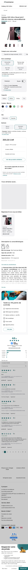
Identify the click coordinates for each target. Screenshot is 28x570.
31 (22, 452)
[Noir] (2, 106)
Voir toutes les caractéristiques (8, 264)
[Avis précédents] (2, 452)
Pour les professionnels (7, 520)
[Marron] (10, 106)
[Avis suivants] (25, 452)
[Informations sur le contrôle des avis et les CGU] (21, 345)
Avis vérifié (4, 372)
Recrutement (4, 499)
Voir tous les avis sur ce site (14, 347)
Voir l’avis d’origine (5, 396)
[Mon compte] (23, 2)
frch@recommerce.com (7, 505)
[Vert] (14, 106)
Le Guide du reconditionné (7, 489)
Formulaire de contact (6, 514)
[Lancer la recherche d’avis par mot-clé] (25, 366)
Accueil (5, 10)
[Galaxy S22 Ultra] (8, 221)
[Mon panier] (26, 2)
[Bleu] (6, 106)
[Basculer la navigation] (2, 2)
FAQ (2, 516)
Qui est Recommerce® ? (7, 491)
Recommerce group (6, 497)
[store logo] (9, 2)
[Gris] (18, 106)
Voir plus (3, 287)
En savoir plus (5, 75)
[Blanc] (2, 110)
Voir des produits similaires (14, 159)
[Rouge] (21, 106)
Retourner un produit (6, 518)
